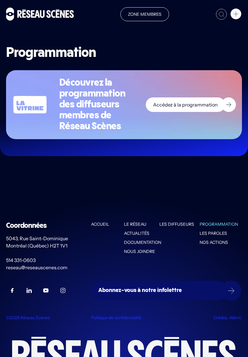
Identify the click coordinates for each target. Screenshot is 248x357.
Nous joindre (139, 251)
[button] (236, 15)
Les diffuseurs (176, 224)
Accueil (100, 224)
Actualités (136, 233)
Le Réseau (135, 224)
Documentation (141, 242)
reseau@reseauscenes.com (37, 267)
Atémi (235, 317)
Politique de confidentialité (116, 317)
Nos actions (214, 242)
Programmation (219, 224)
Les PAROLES (213, 233)
